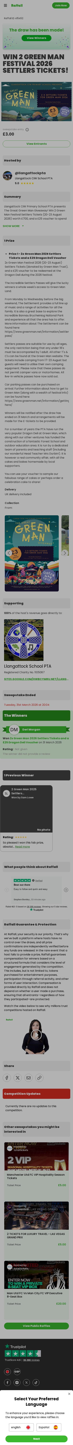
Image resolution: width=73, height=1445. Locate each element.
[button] (21, 1427)
